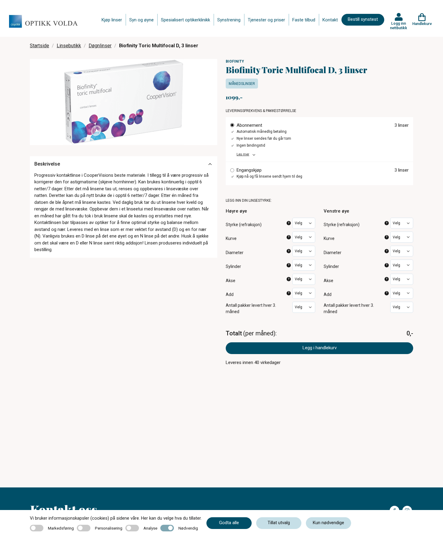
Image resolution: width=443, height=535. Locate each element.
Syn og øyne (141, 20)
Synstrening (228, 20)
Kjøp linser (112, 20)
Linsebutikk (69, 45)
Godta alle (229, 522)
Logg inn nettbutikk (398, 25)
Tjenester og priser (266, 20)
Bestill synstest (363, 19)
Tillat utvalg (279, 522)
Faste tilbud (303, 20)
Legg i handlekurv (320, 347)
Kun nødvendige (328, 522)
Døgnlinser (100, 45)
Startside (39, 45)
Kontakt (330, 20)
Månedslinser (242, 84)
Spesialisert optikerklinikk (185, 20)
